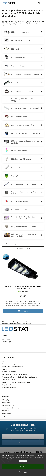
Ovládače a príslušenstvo (10, 408)
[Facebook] (23, 345)
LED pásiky (5, 400)
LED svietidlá (6, 402)
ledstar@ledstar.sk (8, 339)
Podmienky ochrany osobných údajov (14, 374)
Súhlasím (23, 466)
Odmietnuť (23, 472)
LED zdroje (5, 410)
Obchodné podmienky (9, 372)
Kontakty (5, 369)
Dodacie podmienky (8, 364)
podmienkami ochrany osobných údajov (23, 430)
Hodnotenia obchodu (9, 387)
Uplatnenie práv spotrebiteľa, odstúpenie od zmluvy (19, 377)
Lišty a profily (6, 413)
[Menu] (43, 3)
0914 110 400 (6, 342)
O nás (3, 361)
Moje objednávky (7, 385)
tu (42, 458)
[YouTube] (8, 349)
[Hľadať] (35, 3)
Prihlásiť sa (23, 443)
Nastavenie (23, 461)
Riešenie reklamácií (8, 379)
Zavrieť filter (23, 248)
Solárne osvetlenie (8, 405)
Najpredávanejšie (12, 244)
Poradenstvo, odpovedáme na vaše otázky (16, 382)
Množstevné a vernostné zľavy (12, 366)
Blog (3, 416)
